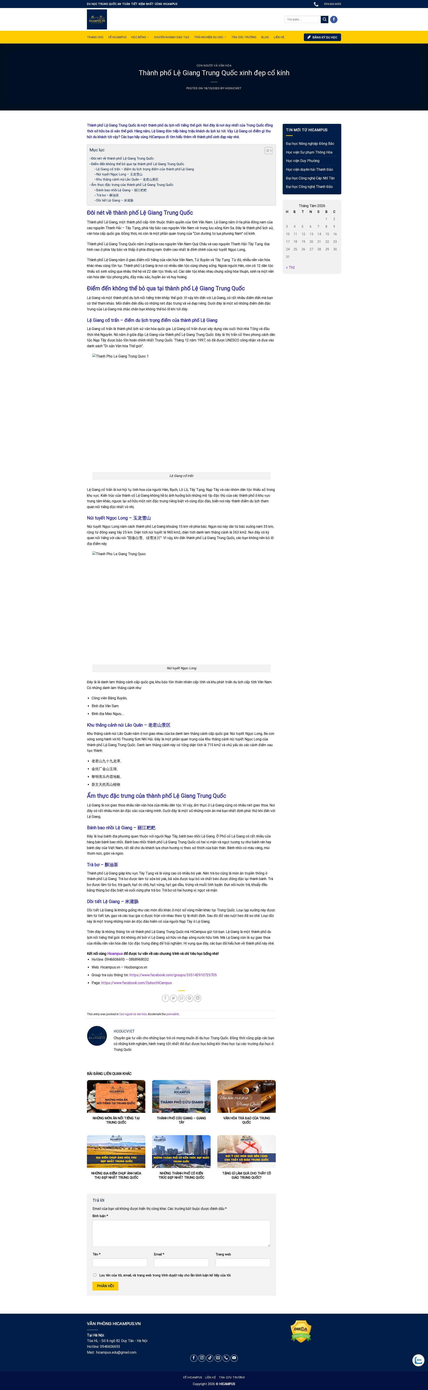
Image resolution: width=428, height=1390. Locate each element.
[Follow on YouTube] (234, 1358)
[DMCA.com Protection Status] (301, 1331)
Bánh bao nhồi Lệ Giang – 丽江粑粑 (121, 190)
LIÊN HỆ (279, 37)
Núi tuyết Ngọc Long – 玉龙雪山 (119, 174)
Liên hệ (210, 1377)
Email (159, 1254)
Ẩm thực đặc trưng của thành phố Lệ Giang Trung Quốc (132, 185)
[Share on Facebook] (165, 998)
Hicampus (115, 954)
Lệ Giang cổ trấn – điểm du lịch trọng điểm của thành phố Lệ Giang (145, 169)
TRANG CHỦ (95, 37)
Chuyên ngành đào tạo (171, 37)
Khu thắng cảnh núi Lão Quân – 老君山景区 (127, 179)
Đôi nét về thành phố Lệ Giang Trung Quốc (122, 158)
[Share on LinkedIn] (197, 998)
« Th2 (290, 268)
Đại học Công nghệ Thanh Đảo (309, 187)
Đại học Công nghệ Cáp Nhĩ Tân (310, 178)
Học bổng (138, 37)
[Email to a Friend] (181, 998)
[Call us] (226, 1358)
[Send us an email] (218, 1358)
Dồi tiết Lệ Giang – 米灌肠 (114, 200)
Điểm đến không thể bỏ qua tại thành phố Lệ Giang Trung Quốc (137, 164)
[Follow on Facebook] (333, 19)
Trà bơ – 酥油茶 (107, 195)
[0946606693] (317, 4)
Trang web (223, 1254)
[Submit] (324, 19)
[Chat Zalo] (418, 1360)
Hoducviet (233, 88)
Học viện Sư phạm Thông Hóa (309, 152)
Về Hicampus (192, 1377)
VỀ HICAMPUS (117, 37)
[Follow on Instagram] (202, 1358)
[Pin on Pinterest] (189, 998)
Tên (97, 1254)
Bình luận (100, 1216)
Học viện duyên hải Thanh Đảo (309, 169)
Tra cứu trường (244, 37)
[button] (266, 151)
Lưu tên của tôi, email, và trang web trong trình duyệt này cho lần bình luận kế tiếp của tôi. (165, 1275)
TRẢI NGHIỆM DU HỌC (209, 37)
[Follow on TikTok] (210, 1358)
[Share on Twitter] (173, 998)
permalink (172, 1014)
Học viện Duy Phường (302, 161)
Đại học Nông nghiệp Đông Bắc (310, 144)
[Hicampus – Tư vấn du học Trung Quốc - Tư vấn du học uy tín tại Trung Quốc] (97, 19)
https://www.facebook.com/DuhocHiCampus (136, 983)
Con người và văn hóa (214, 65)
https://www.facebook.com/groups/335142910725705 (173, 975)
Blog (265, 37)
